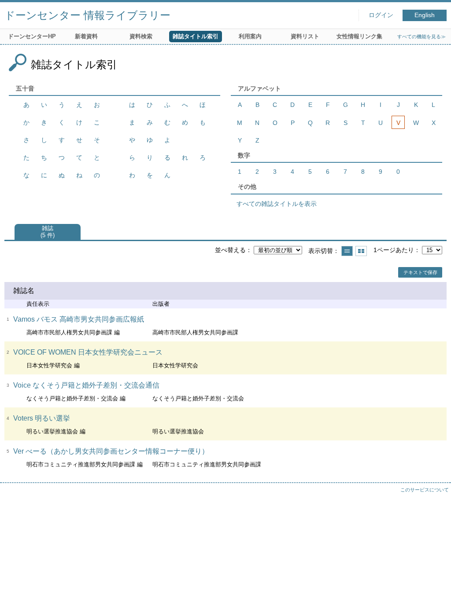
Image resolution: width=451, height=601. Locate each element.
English (424, 15)
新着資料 (86, 36)
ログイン (381, 15)
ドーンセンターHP (32, 36)
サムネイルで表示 (361, 251)
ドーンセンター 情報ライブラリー (87, 15)
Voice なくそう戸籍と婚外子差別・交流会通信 (86, 385)
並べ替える (230, 249)
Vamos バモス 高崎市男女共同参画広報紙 (78, 319)
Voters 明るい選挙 (41, 418)
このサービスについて (424, 489)
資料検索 (140, 36)
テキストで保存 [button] (420, 272)
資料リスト (305, 36)
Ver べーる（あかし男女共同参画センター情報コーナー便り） (111, 451)
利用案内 (250, 36)
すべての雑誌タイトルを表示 (277, 203)
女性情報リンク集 (359, 36)
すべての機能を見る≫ (421, 36)
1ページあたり (393, 249)
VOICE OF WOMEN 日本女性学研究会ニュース (88, 352)
